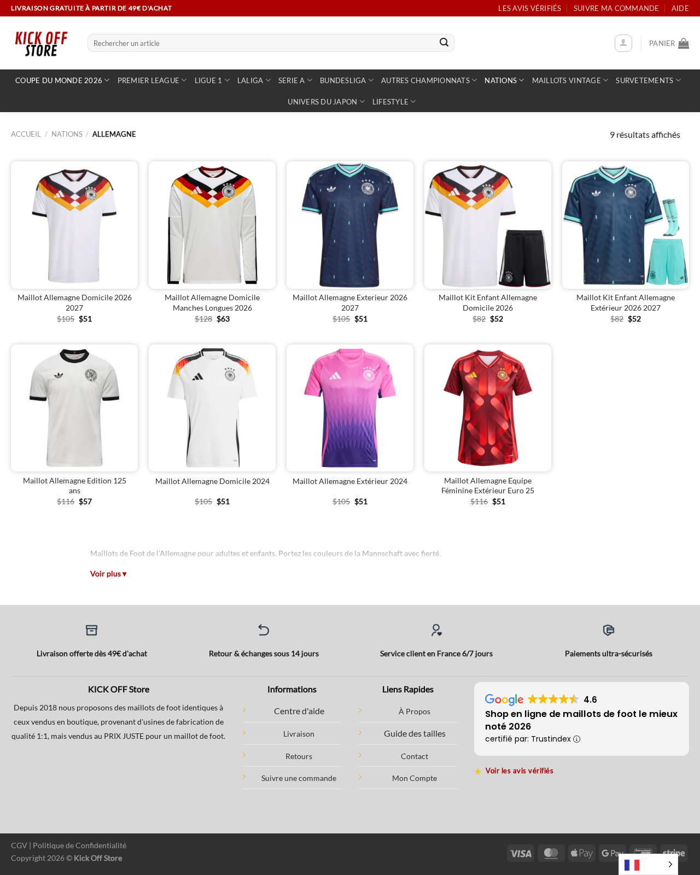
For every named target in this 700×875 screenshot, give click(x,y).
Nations (501, 80)
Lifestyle (390, 101)
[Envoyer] (444, 43)
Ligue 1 (209, 80)
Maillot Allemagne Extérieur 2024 (350, 481)
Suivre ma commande (617, 8)
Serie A (291, 80)
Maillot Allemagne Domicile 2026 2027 (75, 302)
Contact (414, 756)
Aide (680, 8)
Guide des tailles (415, 733)
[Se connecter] (623, 43)
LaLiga (250, 80)
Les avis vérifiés (529, 8)
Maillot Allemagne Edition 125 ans (74, 485)
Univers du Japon (322, 101)
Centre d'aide (299, 710)
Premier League (149, 80)
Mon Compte (414, 778)
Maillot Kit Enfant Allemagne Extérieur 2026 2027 (625, 302)
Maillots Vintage (566, 80)
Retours (298, 756)
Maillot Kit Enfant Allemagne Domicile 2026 (488, 302)
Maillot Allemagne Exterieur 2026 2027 (350, 302)
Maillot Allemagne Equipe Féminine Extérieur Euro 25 (487, 485)
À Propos (414, 711)
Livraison (298, 733)
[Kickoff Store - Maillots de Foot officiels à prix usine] (41, 43)
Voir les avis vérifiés (514, 771)
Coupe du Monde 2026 (58, 80)
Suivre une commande (298, 778)
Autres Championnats (425, 80)
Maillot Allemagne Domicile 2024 (212, 481)
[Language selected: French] (648, 864)
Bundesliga (343, 80)
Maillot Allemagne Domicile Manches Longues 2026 (212, 302)
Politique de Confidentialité (79, 845)
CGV (19, 845)
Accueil (26, 134)
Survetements (644, 80)
